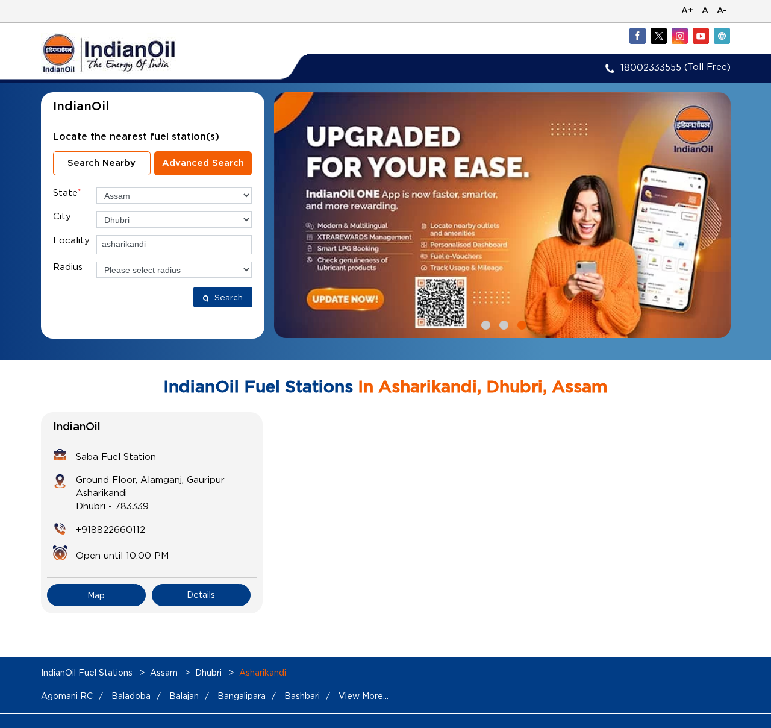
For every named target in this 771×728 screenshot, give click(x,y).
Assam (164, 672)
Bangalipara (241, 695)
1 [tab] (484, 324)
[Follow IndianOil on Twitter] (658, 35)
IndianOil (77, 427)
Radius (68, 266)
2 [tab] (502, 324)
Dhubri (208, 672)
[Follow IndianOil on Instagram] (679, 35)
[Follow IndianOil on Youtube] (700, 35)
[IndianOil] (127, 53)
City (62, 216)
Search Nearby (101, 163)
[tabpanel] (502, 215)
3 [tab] (520, 324)
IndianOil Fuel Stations (88, 672)
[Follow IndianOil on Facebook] (637, 35)
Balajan (184, 695)
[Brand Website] (722, 35)
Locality (71, 240)
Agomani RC (67, 695)
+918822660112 (110, 529)
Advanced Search (203, 163)
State (67, 192)
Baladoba (131, 695)
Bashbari (302, 695)
